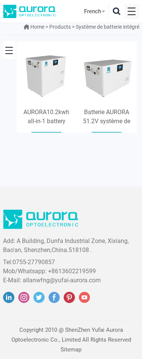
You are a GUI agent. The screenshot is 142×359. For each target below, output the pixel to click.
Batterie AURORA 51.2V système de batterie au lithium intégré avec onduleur (107, 117)
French (92, 11)
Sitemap (71, 349)
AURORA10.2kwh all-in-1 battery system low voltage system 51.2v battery (46, 117)
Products (60, 27)
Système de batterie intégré (107, 27)
